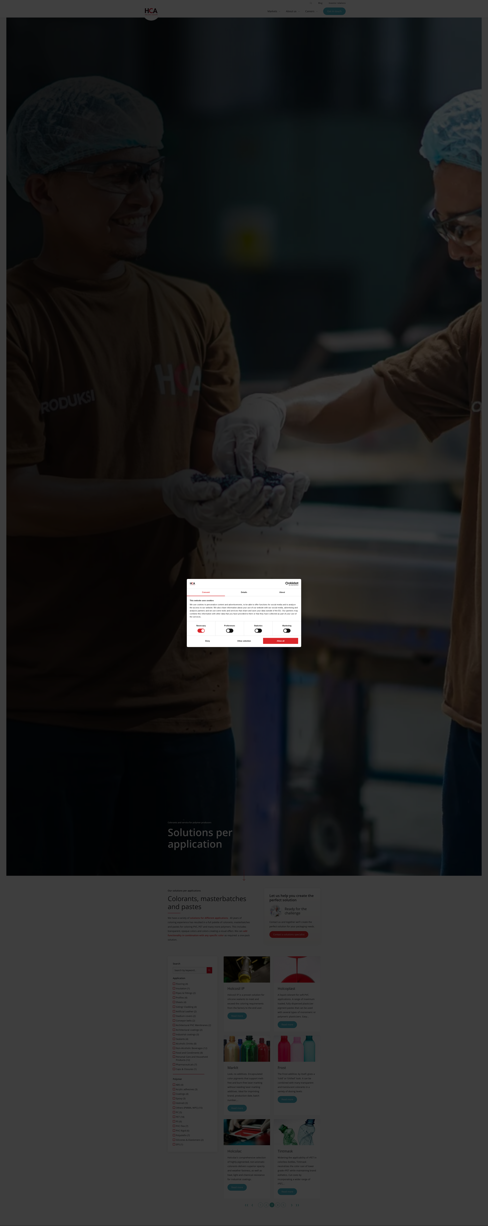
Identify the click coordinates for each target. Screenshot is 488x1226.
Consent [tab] (206, 592)
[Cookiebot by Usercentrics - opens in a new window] (287, 584)
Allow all (280, 641)
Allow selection (244, 641)
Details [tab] (244, 592)
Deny (207, 641)
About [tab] (282, 592)
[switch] (229, 631)
